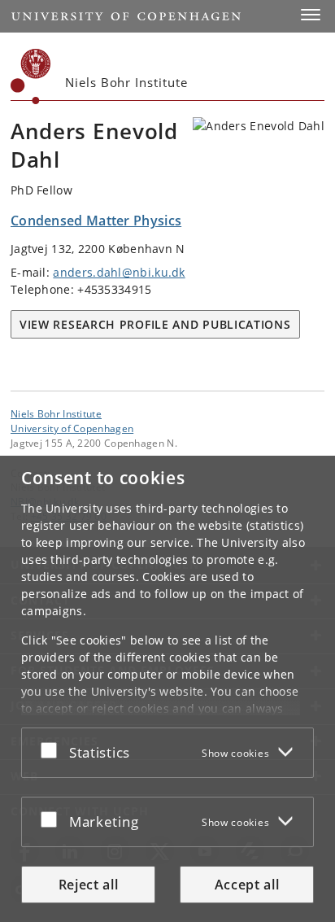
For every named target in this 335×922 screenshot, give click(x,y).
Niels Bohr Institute (56, 413)
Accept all (247, 885)
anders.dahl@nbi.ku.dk (119, 272)
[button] (310, 14)
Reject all (89, 885)
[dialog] (167, 689)
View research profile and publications (155, 324)
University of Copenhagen (72, 428)
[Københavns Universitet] (31, 76)
